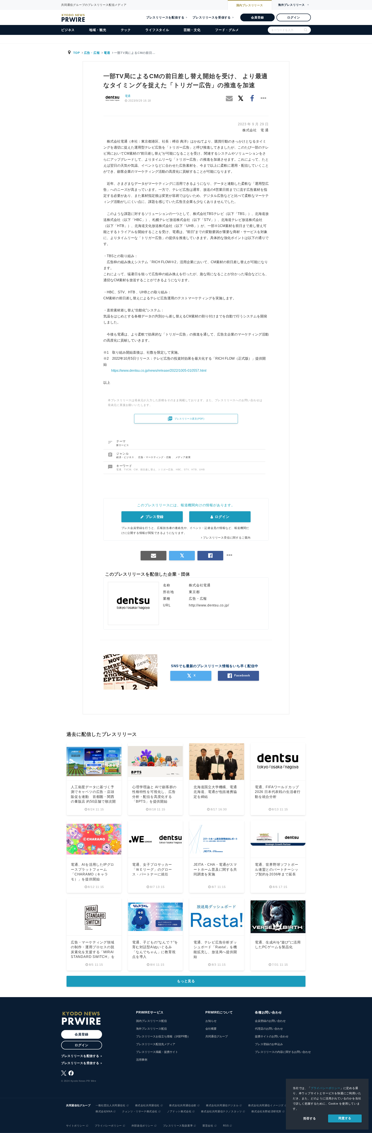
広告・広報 (92, 52)
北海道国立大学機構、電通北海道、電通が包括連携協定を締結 (215, 792)
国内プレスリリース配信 (151, 1021)
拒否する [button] (309, 1118)
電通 (107, 52)
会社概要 (211, 1028)
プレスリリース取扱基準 (178, 1125)
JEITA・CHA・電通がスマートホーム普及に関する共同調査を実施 (215, 869)
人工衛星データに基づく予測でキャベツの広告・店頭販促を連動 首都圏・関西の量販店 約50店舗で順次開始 (93, 796)
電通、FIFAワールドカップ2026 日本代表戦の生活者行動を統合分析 (278, 792)
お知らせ (211, 1021)
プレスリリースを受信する (211, 17)
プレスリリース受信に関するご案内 (227, 537)
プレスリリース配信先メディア (155, 1044)
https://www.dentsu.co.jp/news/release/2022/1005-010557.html (158, 370)
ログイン (293, 17)
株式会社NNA (104, 1111)
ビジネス (68, 30)
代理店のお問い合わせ (269, 1028)
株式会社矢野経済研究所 (266, 1111)
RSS (226, 1125)
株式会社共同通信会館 (182, 1105)
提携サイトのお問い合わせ (271, 1036)
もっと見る (186, 981)
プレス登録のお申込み (269, 1044)
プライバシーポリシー (325, 1088)
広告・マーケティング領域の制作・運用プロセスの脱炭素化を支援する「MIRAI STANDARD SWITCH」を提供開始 (93, 952)
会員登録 (257, 17)
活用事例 (141, 1059)
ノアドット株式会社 (179, 1111)
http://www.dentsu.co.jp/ (209, 605)
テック (126, 30)
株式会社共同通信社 (147, 1105)
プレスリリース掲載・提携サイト (157, 1052)
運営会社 (207, 1125)
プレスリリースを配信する (165, 17)
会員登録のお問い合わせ (270, 1021)
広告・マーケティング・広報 (155, 457)
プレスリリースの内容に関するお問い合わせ (283, 1052)
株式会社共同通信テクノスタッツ (221, 1111)
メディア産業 (183, 457)
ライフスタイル (157, 30)
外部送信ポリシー (142, 1125)
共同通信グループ (216, 1036)
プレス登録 (154, 517)
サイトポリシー (75, 1125)
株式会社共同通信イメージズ (266, 1105)
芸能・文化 (192, 30)
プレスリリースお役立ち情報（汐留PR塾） (163, 1036)
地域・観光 (97, 30)
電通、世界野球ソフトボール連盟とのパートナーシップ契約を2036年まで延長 (276, 869)
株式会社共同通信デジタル (222, 1105)
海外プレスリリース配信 (151, 1028)
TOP (76, 52)
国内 (249, 5)
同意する (344, 1118)
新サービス (122, 445)
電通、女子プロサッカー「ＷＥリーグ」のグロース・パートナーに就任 (152, 869)
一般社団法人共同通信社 (111, 1105)
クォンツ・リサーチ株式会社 (139, 1111)
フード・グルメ (227, 30)
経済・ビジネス (125, 457)
